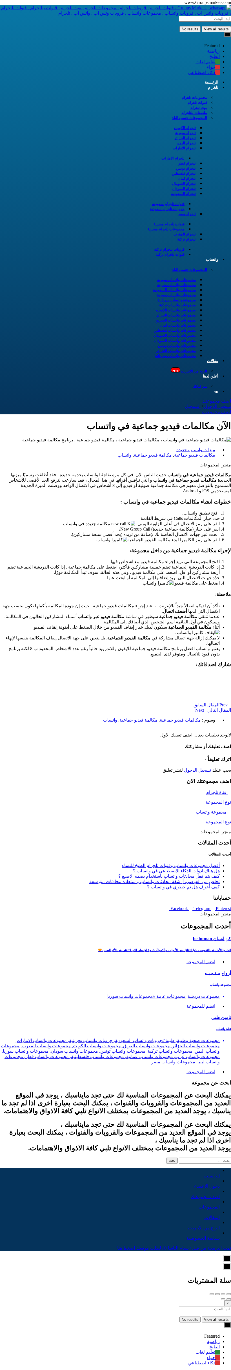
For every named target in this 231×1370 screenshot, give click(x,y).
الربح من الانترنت (189, 370)
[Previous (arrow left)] (228, 1299)
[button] (115, 674)
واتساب (212, 259)
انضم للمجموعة (200, 961)
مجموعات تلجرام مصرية (166, 229)
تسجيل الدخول (217, 406)
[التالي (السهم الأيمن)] (223, 1299)
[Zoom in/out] (212, 1294)
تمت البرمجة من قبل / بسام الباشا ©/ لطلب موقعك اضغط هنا (174, 1248)
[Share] (223, 1294)
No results (190, 29)
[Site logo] (115, 13)
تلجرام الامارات (184, 148)
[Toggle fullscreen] (217, 1294)
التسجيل (193, 406)
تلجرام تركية (186, 239)
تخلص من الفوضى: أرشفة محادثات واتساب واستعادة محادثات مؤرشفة (154, 881)
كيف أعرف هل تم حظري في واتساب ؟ (183, 886)
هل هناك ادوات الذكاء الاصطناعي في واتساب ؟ (176, 870)
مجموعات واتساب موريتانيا (175, 356)
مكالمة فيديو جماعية (153, 455)
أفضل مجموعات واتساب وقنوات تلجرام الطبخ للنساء (171, 865)
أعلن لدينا (210, 376)
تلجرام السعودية (183, 194)
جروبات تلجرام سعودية (167, 209)
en (216, 391)
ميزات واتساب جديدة (195, 449)
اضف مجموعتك (216, 401)
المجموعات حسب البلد (189, 118)
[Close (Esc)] (228, 1294)
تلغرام (213, 87)
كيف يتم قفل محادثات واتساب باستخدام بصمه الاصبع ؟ (169, 876)
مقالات (212, 361)
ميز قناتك (200, 386)
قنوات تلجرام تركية (170, 254)
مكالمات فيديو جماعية (194, 455)
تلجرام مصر (187, 214)
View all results (216, 29)
